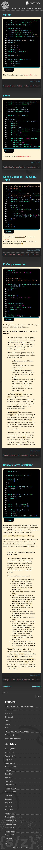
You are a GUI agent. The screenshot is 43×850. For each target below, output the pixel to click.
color (22, 167)
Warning (30, 8)
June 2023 (8, 774)
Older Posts (6, 686)
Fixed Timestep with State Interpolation (19, 706)
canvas (7, 86)
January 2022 (10, 817)
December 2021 (10, 820)
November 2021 (10, 824)
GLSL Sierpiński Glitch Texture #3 (17, 731)
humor (6, 455)
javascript (14, 455)
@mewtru (6, 239)
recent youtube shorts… (30, 75)
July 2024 (8, 759)
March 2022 (9, 810)
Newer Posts (36, 686)
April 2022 (8, 806)
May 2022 (8, 802)
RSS (7, 844)
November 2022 (10, 788)
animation (8, 167)
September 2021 (10, 831)
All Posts (22, 8)
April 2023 (8, 777)
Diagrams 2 (9, 717)
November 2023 (10, 767)
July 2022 (8, 795)
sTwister (8, 724)
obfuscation (24, 455)
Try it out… (8, 70)
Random (38, 8)
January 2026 (10, 749)
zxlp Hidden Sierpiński (13, 738)
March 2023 (9, 781)
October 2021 (10, 828)
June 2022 (8, 799)
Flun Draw (8, 713)
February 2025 (10, 756)
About (14, 8)
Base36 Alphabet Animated (14, 710)
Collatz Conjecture (11, 735)
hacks (26, 86)
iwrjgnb (7, 720)
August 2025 (9, 752)
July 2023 (8, 770)
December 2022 (10, 784)
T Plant (7, 728)
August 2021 (9, 835)
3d (5, 254)
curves (13, 86)
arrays (6, 680)
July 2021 (8, 838)
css (26, 254)
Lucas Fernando (20, 237)
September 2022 (10, 792)
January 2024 (10, 763)
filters (20, 86)
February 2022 (10, 813)
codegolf (20, 254)
